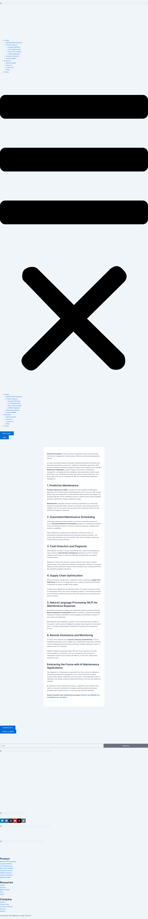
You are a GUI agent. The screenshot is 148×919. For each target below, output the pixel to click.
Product (6, 40)
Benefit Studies (11, 63)
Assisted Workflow (14, 47)
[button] (74, 234)
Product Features (11, 45)
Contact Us (10, 67)
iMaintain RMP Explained (14, 42)
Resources (7, 61)
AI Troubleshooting (14, 49)
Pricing (6, 72)
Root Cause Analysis (14, 51)
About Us (9, 65)
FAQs (7, 70)
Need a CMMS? (11, 58)
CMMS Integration (14, 54)
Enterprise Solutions (12, 56)
